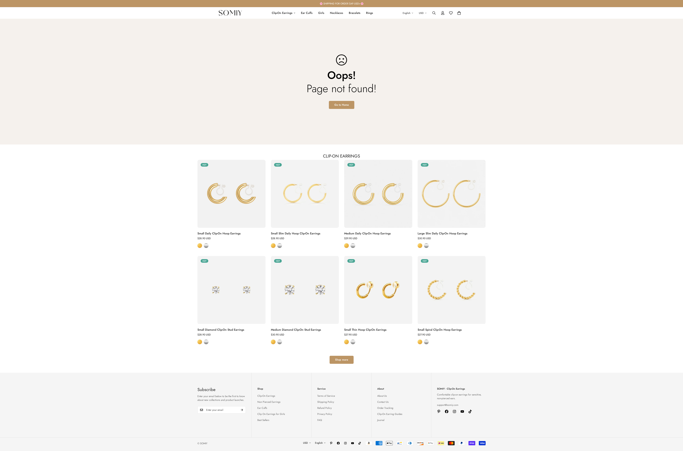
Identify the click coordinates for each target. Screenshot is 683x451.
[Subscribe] (242, 410)
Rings (369, 13)
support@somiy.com (447, 405)
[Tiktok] (470, 411)
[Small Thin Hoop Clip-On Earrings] (378, 290)
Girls (321, 13)
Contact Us (383, 402)
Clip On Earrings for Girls (271, 414)
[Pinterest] (439, 411)
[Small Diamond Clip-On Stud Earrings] (231, 290)
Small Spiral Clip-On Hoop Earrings (440, 330)
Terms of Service (326, 396)
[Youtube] (462, 411)
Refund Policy (324, 408)
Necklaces (336, 13)
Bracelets (354, 13)
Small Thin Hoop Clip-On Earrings (365, 330)
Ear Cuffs (307, 13)
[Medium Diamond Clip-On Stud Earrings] (305, 290)
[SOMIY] (230, 13)
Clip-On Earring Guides (389, 414)
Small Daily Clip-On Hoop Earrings (219, 233)
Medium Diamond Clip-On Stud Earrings (296, 330)
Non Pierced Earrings (268, 402)
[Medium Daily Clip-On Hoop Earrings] (378, 194)
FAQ (319, 420)
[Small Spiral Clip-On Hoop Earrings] (452, 290)
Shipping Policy (325, 402)
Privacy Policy (324, 414)
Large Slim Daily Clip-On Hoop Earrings (442, 233)
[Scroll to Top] (676, 432)
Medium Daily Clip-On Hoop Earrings (367, 233)
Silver (206, 245)
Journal (380, 420)
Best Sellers (263, 420)
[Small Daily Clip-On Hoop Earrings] (231, 194)
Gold (199, 245)
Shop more (341, 360)
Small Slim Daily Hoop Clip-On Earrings (295, 233)
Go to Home (341, 105)
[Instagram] (454, 411)
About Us (382, 396)
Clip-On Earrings (282, 13)
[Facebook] (446, 411)
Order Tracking (385, 408)
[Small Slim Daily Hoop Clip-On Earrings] (305, 194)
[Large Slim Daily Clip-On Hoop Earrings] (452, 194)
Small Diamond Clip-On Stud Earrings (220, 330)
